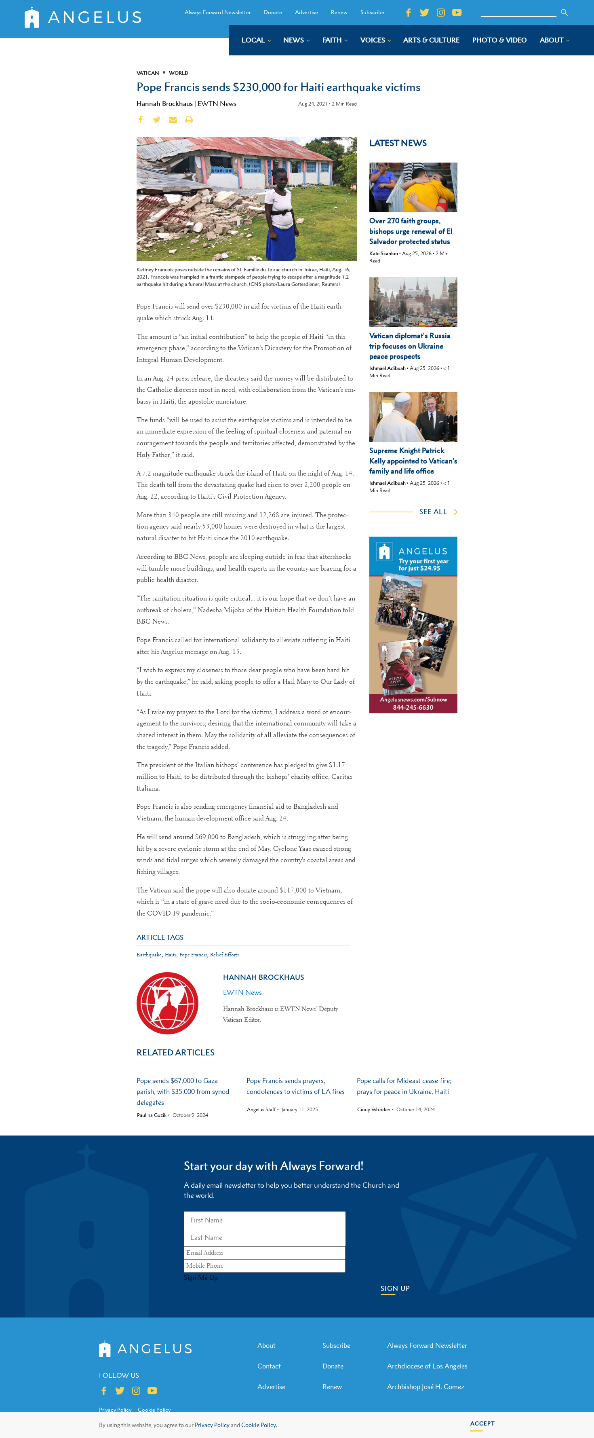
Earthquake (149, 954)
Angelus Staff (261, 1109)
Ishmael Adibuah (387, 368)
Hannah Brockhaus (165, 103)
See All (433, 512)
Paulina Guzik (151, 1115)
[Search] (564, 12)
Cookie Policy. (259, 1425)
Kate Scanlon (383, 253)
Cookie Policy (154, 1409)
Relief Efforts (224, 954)
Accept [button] (482, 1423)
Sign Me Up (201, 1277)
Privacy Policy (212, 1425)
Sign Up (395, 1288)
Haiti (170, 954)
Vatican (148, 73)
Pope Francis (193, 954)
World (178, 73)
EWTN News (217, 103)
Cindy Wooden (373, 1109)
